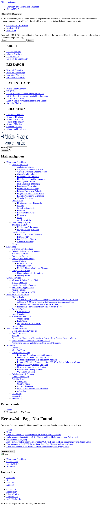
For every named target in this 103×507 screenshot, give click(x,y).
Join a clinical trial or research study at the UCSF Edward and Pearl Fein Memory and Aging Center (48, 442)
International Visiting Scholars (30, 369)
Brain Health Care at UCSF (23, 292)
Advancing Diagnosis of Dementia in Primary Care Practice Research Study (44, 338)
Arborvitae (21, 391)
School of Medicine (14, 119)
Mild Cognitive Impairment (28, 184)
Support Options (19, 261)
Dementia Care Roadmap (22, 249)
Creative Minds (23, 384)
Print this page (7, 451)
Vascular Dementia (25, 198)
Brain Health (17, 201)
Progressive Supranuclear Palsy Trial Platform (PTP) (39, 307)
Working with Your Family (23, 258)
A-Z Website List (13, 499)
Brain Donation (18, 314)
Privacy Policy (12, 494)
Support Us (16, 396)
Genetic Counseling (25, 242)
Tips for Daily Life (20, 254)
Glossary (15, 244)
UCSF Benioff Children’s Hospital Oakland (25, 93)
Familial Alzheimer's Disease (29, 234)
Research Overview (14, 70)
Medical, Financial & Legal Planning (32, 268)
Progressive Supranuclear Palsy (30, 193)
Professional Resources (21, 316)
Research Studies (19, 309)
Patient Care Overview (16, 89)
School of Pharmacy (15, 122)
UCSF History (12, 56)
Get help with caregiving (16, 439)
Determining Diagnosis (21, 222)
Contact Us (16, 348)
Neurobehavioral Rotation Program (32, 367)
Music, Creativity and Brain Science (32, 389)
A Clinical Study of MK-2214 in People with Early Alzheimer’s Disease (47, 299)
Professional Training (21, 352)
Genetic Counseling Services (24, 285)
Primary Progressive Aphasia (29, 191)
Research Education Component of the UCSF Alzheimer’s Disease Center (48, 362)
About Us (10, 345)
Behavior (21, 210)
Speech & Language (25, 208)
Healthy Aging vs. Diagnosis (29, 203)
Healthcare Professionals (16, 328)
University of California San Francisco (22, 7)
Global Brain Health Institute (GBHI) (33, 357)
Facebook (10, 477)
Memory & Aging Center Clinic (25, 280)
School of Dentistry (14, 117)
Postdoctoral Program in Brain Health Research (37, 360)
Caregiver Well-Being (21, 270)
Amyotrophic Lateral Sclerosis (30, 169)
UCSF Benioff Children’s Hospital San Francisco (27, 96)
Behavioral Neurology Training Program (34, 355)
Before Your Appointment (23, 287)
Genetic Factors (18, 232)
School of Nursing (14, 124)
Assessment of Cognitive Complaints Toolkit (31, 340)
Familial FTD (23, 237)
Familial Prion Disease (26, 239)
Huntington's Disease (26, 181)
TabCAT (15, 336)
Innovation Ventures (14, 75)
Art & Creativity (24, 220)
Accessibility (11, 492)
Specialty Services (19, 282)
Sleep (19, 217)
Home (9, 410)
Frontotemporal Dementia (28, 176)
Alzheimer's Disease (25, 167)
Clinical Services (13, 278)
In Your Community (20, 376)
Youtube (10, 482)
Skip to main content (10, 2)
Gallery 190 (22, 381)
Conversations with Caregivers (30, 273)
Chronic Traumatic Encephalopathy (32, 172)
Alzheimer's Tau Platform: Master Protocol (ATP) (38, 304)
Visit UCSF (11, 30)
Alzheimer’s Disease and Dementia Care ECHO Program (36, 343)
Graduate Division (14, 126)
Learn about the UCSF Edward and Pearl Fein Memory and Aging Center (37, 447)
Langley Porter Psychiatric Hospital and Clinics (26, 101)
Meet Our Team (18, 350)
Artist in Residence (25, 386)
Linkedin (10, 485)
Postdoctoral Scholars (15, 77)
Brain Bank (22, 321)
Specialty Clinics (13, 103)
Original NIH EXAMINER (29, 323)
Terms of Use (12, 496)
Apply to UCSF (13, 28)
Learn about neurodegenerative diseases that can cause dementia (33, 434)
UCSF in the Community (17, 59)
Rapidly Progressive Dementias (30, 196)
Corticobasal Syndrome (27, 174)
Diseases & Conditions (16, 162)
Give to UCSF (12, 9)
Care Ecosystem (18, 333)
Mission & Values (13, 54)
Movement (21, 215)
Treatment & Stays (19, 225)
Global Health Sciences (16, 129)
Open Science (23, 319)
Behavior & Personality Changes (26, 251)
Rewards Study (23, 311)
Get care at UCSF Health (17, 26)
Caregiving (11, 246)
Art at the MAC (18, 379)
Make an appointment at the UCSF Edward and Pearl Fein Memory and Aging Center (42, 437)
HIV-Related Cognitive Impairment (32, 179)
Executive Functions (25, 213)
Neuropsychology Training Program (32, 364)
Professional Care (24, 263)
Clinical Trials (18, 297)
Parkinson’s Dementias (26, 186)
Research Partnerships (15, 73)
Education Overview (15, 114)
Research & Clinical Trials (17, 295)
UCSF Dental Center (15, 98)
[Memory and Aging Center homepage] (14, 145)
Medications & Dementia (27, 227)
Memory (20, 205)
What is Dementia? (20, 164)
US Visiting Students (26, 372)
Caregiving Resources (21, 256)
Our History (17, 393)
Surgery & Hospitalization (28, 229)
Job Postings (17, 398)
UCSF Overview (13, 51)
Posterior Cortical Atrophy (28, 188)
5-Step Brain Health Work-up (24, 331)
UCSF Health (12, 91)
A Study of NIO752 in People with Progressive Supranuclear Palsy (45, 302)
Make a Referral (18, 290)
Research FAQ (18, 326)
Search (4, 148)
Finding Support (24, 266)
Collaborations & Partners (23, 374)
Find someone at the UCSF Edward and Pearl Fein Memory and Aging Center (39, 444)
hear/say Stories (23, 275)
